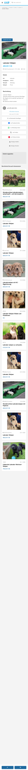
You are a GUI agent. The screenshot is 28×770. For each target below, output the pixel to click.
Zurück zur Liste (7, 39)
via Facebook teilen (15, 123)
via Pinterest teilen (15, 137)
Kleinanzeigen (5, 7)
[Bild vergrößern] (14, 50)
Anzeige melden (15, 141)
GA (4, 108)
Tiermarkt (11, 7)
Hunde (15, 7)
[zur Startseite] (7, 2)
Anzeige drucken (15, 145)
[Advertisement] (14, 24)
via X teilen (15, 132)
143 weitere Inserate (14, 111)
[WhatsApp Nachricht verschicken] (20, 767)
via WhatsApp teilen (15, 127)
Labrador (20, 7)
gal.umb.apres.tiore (12, 108)
